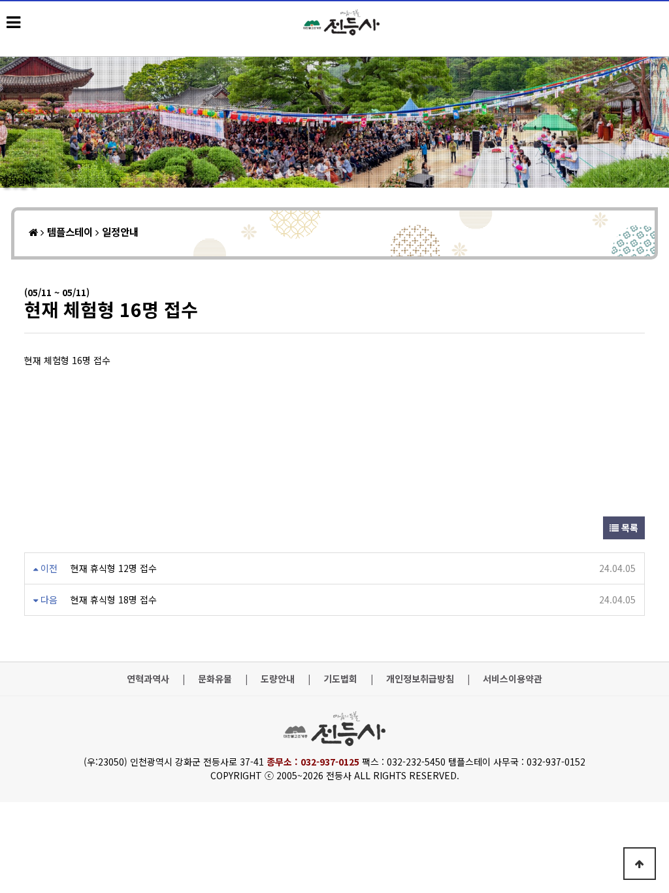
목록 (628, 527)
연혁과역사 (148, 679)
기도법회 (340, 679)
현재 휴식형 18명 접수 (114, 599)
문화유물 (215, 679)
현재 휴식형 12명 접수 (114, 568)
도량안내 (278, 679)
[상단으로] (639, 863)
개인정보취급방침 (420, 679)
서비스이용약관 (512, 679)
